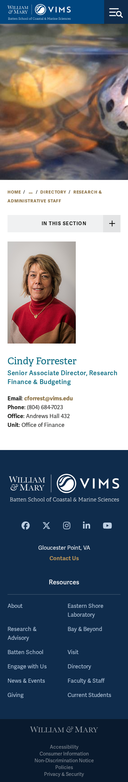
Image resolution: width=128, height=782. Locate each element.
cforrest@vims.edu (48, 398)
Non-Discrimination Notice (64, 761)
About (15, 606)
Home (14, 192)
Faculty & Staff (86, 681)
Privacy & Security (64, 774)
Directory (53, 192)
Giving (16, 695)
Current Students (89, 695)
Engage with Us (27, 666)
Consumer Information (64, 754)
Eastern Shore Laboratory (85, 610)
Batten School (25, 652)
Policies (64, 767)
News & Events (26, 681)
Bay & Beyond (85, 629)
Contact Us (64, 558)
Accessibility (64, 747)
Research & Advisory (22, 634)
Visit (73, 652)
